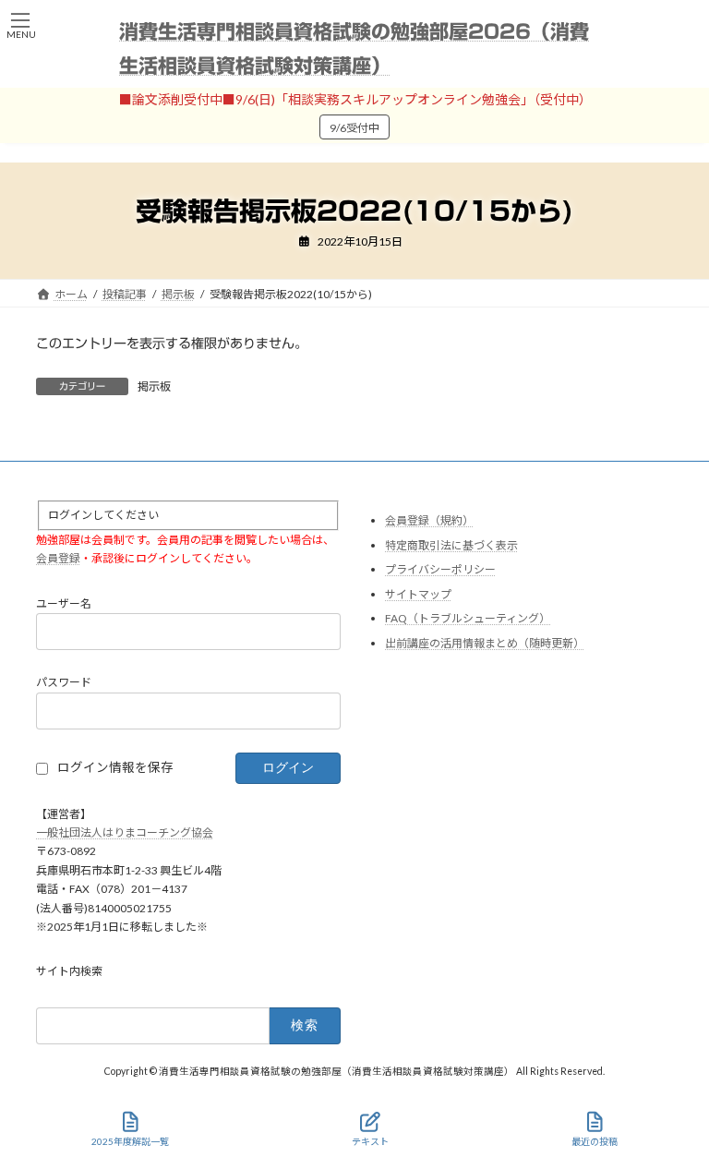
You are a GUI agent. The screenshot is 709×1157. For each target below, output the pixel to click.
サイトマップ (418, 594)
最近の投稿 (594, 1141)
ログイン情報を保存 (115, 768)
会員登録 (58, 559)
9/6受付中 (354, 128)
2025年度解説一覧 (130, 1141)
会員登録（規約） (429, 520)
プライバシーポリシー (440, 570)
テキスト (370, 1141)
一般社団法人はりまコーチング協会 (124, 832)
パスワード (63, 683)
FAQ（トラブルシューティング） (467, 619)
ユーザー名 (63, 603)
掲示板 (154, 386)
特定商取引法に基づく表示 (451, 545)
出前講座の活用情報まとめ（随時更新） (484, 643)
